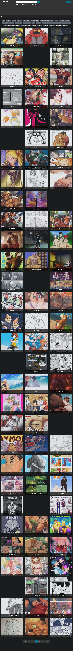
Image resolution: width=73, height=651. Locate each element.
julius (34, 25)
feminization (26, 23)
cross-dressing (44, 20)
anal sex (52, 25)
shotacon (18, 23)
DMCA (39, 646)
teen (33, 23)
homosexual (34, 20)
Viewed (28, 4)
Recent (24, 4)
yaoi (52, 20)
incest (8, 20)
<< (25, 641)
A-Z (35, 4)
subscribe (34, 646)
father (19, 20)
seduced (23, 25)
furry (14, 20)
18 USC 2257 (44, 646)
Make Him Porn (49, 14)
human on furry (65, 23)
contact (28, 646)
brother (4, 23)
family (17, 25)
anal (29, 25)
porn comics (23, 14)
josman (46, 25)
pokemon (58, 25)
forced (40, 25)
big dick (62, 20)
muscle (39, 23)
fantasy (65, 25)
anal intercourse (54, 23)
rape (56, 20)
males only (26, 20)
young (67, 20)
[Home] (1, 17)
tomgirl (45, 23)
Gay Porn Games (40, 14)
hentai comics (31, 14)
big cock (11, 23)
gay (4, 20)
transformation (9, 25)
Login (68, 1)
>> (48, 641)
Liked (32, 4)
